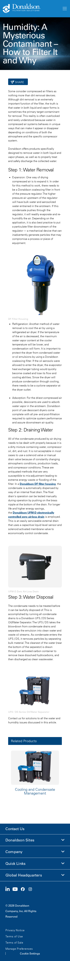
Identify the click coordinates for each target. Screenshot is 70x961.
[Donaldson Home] (31, 8)
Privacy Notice (15, 930)
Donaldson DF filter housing (38, 484)
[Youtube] (16, 889)
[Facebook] (24, 889)
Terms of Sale (14, 942)
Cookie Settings (30, 953)
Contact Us (14, 829)
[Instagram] (31, 889)
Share (19, 82)
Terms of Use (14, 936)
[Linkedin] (8, 889)
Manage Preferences (19, 948)
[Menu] (64, 9)
